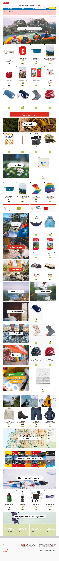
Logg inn (55, 2)
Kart (37, 2)
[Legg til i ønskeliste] (3, 44)
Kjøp (22, 63)
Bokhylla (40, 2)
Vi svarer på (22, 544)
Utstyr (34, 2)
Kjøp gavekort (5, 551)
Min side (36, 114)
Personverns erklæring (6, 549)
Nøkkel (28, 2)
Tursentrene (23, 554)
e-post (24, 544)
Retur (3, 547)
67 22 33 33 (31, 544)
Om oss (4, 554)
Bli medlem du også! (51, 546)
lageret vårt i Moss (31, 549)
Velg (36, 201)
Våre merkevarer (5, 553)
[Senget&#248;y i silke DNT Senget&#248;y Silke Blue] (9, 95)
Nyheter (44, 2)
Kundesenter (54, 0)
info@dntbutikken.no (11, 537)
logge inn (19, 8)
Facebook (28, 546)
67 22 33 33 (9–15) (5, 537)
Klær (31, 2)
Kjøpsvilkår (4, 546)
